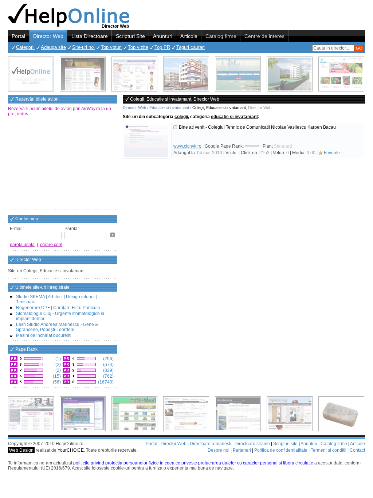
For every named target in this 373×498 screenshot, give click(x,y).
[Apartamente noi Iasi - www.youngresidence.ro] (186, 74)
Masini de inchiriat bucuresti (43, 335)
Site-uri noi (83, 47)
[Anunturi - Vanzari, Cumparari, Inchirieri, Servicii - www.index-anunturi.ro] (186, 413)
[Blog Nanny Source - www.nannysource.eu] (238, 413)
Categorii (25, 47)
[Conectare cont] (112, 234)
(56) (56, 382)
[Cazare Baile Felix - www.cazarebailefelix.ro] (134, 413)
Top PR (162, 47)
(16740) (105, 382)
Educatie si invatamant (169, 107)
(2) (57, 364)
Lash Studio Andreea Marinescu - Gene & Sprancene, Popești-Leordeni (57, 327)
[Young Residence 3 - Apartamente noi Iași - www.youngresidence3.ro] (290, 74)
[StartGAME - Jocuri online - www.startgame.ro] (83, 413)
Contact (357, 450)
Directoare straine (252, 443)
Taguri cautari (190, 47)
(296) (108, 358)
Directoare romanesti (210, 443)
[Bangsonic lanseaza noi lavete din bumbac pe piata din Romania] (31, 74)
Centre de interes (264, 36)
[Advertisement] (62, 163)
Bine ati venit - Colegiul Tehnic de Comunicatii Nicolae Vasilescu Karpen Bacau (257, 127)
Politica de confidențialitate (280, 450)
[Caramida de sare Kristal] (341, 413)
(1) (57, 358)
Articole (188, 36)
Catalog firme (220, 36)
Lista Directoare (89, 36)
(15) (56, 376)
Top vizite (138, 47)
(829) (108, 370)
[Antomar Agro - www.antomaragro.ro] (341, 74)
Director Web (48, 36)
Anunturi (162, 36)
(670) (108, 364)
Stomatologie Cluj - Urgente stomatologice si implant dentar (60, 316)
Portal (18, 36)
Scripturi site (285, 443)
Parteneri (242, 450)
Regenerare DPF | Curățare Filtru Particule (58, 307)
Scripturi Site (130, 36)
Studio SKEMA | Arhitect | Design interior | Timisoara (56, 299)
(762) (108, 376)
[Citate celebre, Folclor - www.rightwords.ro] (83, 74)
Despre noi (218, 450)
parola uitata (22, 244)
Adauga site (53, 47)
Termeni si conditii (328, 450)
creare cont (51, 244)
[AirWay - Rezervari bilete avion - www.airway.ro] (238, 74)
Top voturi (111, 47)
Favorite (332, 152)
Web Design (21, 450)
